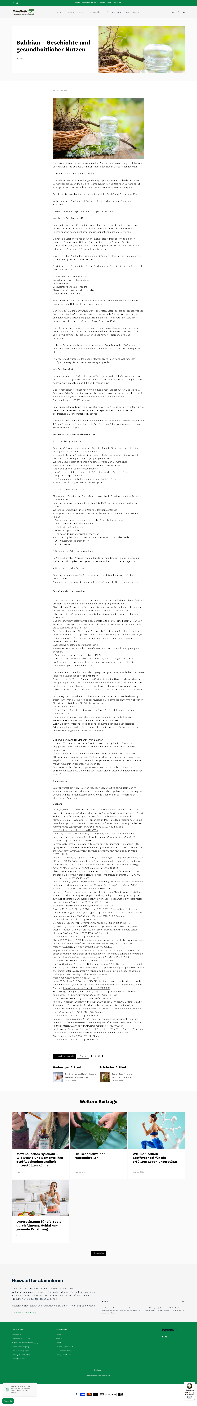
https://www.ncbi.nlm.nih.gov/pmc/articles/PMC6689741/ (83, 998)
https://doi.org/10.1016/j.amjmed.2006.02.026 (88, 888)
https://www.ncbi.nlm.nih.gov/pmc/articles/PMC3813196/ (82, 946)
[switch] (189, 1397)
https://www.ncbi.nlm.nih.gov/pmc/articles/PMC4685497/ (83, 905)
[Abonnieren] (183, 1301)
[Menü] (193, 1383)
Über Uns (81, 12)
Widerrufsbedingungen (21, 1347)
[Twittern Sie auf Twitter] (98, 1056)
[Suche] (172, 12)
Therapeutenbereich (132, 12)
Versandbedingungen (20, 1351)
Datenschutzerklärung (24, 1312)
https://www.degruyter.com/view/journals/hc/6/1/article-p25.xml (97, 816)
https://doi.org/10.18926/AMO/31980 (71, 878)
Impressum (17, 1335)
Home (58, 12)
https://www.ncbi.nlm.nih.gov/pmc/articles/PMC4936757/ (83, 960)
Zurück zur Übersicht (65, 1056)
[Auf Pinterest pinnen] (95, 1056)
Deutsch (179, 3)
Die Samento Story (64, 1351)
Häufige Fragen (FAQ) (112, 12)
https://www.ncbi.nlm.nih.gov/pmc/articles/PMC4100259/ (93, 1025)
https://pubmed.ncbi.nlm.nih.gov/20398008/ (86, 988)
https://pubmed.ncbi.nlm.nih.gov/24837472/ (76, 936)
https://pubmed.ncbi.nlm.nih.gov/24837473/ (76, 1015)
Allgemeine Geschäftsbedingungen (26, 1343)
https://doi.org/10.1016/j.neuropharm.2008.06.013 (92, 868)
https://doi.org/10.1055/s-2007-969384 (72, 840)
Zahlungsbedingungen (21, 1355)
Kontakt (59, 1339)
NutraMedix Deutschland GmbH (101, 1375)
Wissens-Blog (95, 12)
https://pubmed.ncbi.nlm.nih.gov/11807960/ (75, 919)
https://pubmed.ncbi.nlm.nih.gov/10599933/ (76, 1039)
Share (84, 1056)
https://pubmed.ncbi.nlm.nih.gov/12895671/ (75, 830)
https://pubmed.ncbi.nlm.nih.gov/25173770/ (76, 977)
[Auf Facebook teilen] (91, 1056)
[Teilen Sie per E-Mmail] (102, 1056)
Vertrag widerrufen (19, 1359)
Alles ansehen (98, 1253)
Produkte (68, 12)
